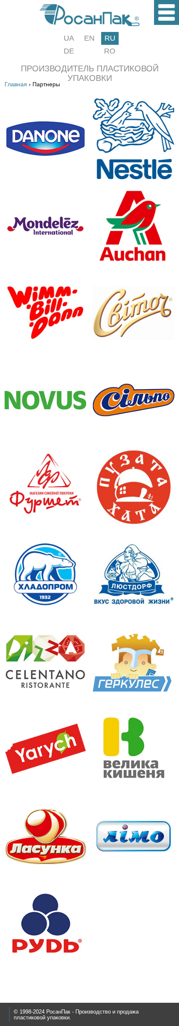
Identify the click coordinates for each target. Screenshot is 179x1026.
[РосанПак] (89, 23)
